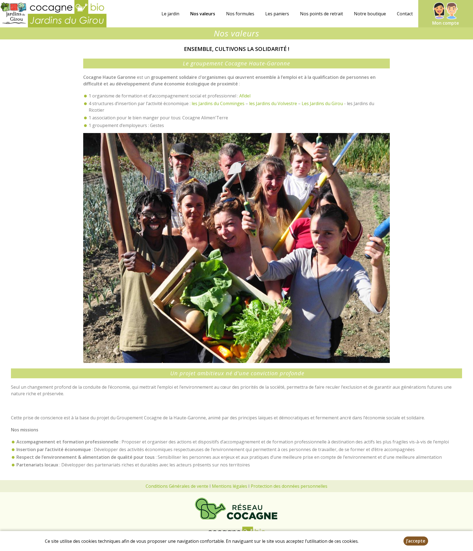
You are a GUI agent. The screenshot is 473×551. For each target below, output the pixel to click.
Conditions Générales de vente (177, 486)
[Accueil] (53, 13)
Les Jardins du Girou (322, 103)
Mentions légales (229, 486)
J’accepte (415, 541)
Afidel (244, 96)
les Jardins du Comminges (218, 103)
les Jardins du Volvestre (272, 103)
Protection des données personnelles (289, 486)
